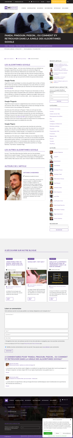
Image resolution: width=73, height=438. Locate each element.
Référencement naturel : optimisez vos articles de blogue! (21, 365)
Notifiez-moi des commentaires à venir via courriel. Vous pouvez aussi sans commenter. (32, 347)
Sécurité (51, 138)
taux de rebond (9, 88)
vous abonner (46, 347)
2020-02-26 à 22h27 (13, 363)
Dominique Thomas (58, 170)
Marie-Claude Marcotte (59, 205)
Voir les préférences (67, 433)
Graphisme (52, 121)
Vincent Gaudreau (58, 218)
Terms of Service (35, 343)
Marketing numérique (22, 58)
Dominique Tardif (58, 174)
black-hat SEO (21, 117)
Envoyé (8, 372)
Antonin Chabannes (10, 58)
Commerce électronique (55, 109)
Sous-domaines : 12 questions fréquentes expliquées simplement (61, 69)
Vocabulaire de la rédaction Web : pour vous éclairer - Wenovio (22, 378)
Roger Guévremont (58, 214)
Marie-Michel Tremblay (59, 209)
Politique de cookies (51, 435)
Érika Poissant (57, 183)
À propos (24, 8)
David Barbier (57, 165)
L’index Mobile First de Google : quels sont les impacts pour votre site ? (14, 264)
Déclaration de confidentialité (61, 435)
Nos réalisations (31, 8)
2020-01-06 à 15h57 (13, 377)
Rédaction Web (53, 136)
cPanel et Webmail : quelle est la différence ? (60, 82)
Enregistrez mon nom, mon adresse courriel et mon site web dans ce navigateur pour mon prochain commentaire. (35, 341)
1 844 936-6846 (8, 1)
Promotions (52, 133)
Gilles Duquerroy (58, 192)
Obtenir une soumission (58, 1)
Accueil (42, 1)
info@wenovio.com (19, 1)
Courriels (52, 111)
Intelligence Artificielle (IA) (56, 123)
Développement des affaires (56, 116)
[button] (70, 419)
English (48, 1)
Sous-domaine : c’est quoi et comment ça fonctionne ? (59, 77)
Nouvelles (52, 128)
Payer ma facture (24, 436)
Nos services (40, 8)
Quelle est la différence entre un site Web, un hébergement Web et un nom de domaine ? (61, 66)
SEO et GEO (24, 412)
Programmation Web (54, 131)
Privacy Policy (27, 343)
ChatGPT (56, 156)
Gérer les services (47, 430)
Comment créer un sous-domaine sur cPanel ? (60, 73)
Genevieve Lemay (58, 187)
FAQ (51, 119)
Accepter (48, 433)
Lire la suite (8, 299)
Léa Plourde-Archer (58, 201)
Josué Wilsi (56, 196)
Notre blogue (57, 8)
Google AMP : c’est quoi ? (36, 262)
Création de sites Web (55, 114)
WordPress (52, 143)
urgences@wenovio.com (13, 416)
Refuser (57, 433)
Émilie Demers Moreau (59, 178)
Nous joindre (65, 8)
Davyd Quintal (57, 161)
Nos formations (48, 8)
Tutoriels (52, 141)
